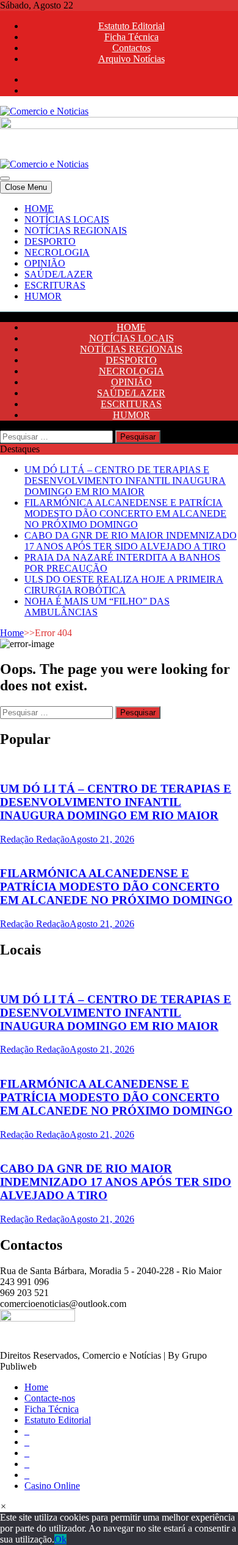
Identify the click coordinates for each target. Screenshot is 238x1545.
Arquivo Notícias (131, 59)
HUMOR (43, 296)
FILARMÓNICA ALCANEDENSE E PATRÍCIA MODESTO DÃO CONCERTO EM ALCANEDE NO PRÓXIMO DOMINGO (125, 513)
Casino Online (52, 1485)
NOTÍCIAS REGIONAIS (75, 230)
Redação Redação (35, 839)
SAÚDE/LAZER (58, 274)
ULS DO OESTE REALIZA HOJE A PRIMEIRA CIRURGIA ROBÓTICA (123, 584)
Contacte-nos (49, 1398)
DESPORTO (50, 241)
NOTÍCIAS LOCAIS (66, 219)
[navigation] (119, 252)
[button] (3, 1506)
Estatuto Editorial (131, 26)
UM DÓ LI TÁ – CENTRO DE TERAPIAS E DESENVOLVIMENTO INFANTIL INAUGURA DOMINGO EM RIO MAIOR (125, 480)
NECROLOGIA (57, 252)
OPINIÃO (44, 263)
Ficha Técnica (131, 37)
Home (12, 633)
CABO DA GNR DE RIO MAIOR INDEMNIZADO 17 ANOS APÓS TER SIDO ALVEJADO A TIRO (130, 541)
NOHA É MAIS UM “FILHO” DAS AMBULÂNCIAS (97, 606)
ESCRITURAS (54, 285)
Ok (60, 1539)
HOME (39, 208)
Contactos (131, 48)
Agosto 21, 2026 (102, 839)
